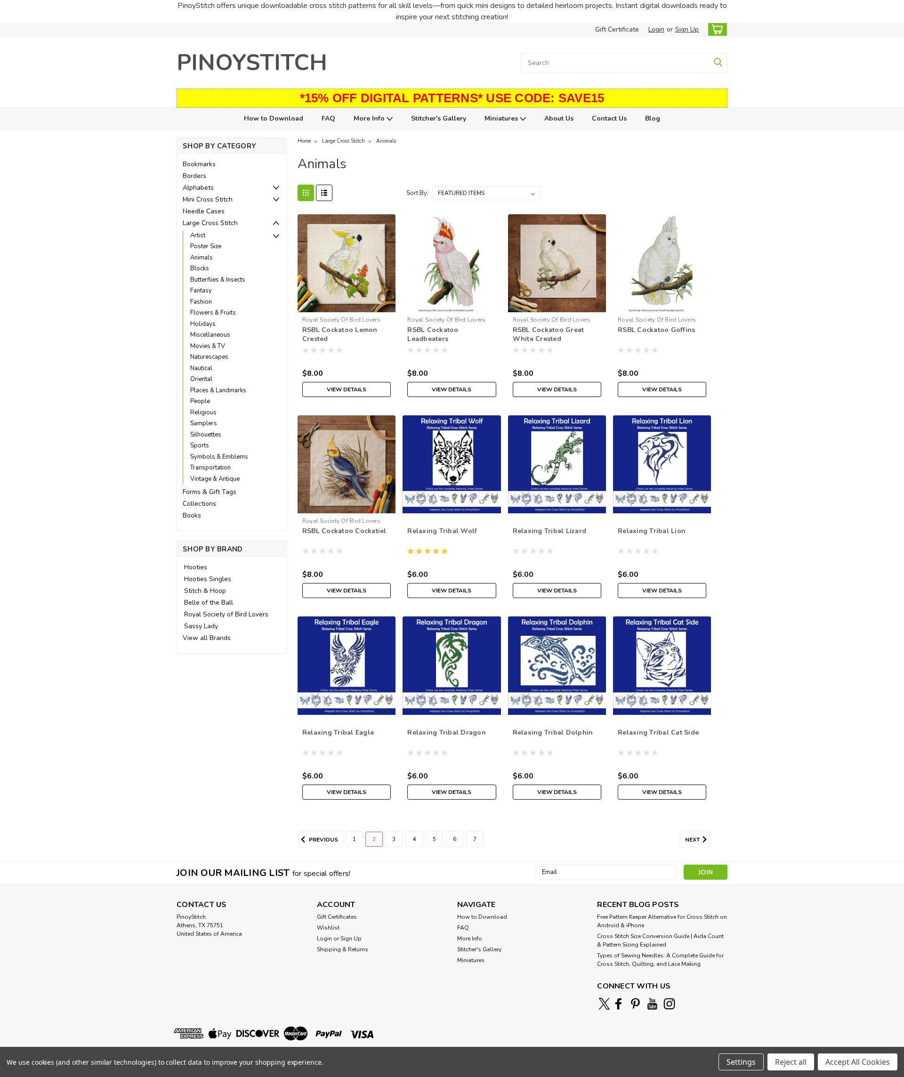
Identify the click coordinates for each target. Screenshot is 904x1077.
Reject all (791, 1062)
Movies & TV (207, 346)
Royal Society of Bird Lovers (226, 614)
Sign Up (687, 29)
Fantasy (201, 290)
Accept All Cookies (857, 1062)
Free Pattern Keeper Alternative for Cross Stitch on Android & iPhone (662, 921)
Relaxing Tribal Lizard (550, 530)
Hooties (195, 567)
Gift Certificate (617, 29)
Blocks (199, 268)
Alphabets (198, 187)
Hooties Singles (207, 579)
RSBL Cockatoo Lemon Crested (340, 334)
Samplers (203, 423)
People (200, 401)
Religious (203, 412)
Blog (652, 118)
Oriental (201, 379)
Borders (194, 175)
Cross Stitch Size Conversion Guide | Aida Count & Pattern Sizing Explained (660, 940)
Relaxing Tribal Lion (652, 530)
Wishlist (328, 927)
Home (304, 141)
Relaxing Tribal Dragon (446, 732)
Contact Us (609, 118)
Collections (199, 503)
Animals (201, 257)
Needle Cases (204, 211)
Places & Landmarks (218, 390)
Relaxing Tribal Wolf (442, 530)
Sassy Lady (201, 626)
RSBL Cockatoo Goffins (656, 329)
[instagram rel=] (669, 1004)
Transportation (210, 467)
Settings (741, 1062)
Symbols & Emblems (219, 457)
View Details (346, 389)
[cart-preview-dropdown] (715, 29)
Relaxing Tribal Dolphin (553, 732)
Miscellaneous (210, 335)
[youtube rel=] (652, 1004)
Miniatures (502, 118)
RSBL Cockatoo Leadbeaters (432, 334)
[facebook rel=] (618, 1004)
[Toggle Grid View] (306, 193)
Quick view (347, 304)
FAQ (328, 118)
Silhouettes (205, 434)
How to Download (273, 118)
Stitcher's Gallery (438, 118)
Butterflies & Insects (217, 279)
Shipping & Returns (342, 949)
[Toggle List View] (324, 193)
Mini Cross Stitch (208, 199)
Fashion (201, 302)
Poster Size (205, 246)
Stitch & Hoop (205, 590)
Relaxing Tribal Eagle (338, 732)
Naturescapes (209, 357)
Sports (199, 445)
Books (192, 515)
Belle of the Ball (208, 602)
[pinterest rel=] (635, 1004)
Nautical (201, 368)
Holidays (203, 324)
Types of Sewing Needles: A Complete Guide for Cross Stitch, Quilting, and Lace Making (660, 960)
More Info (370, 118)
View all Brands (207, 637)
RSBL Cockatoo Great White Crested (548, 334)
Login (656, 29)
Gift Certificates (337, 917)
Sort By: (417, 193)
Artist (197, 235)
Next (693, 839)
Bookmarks (199, 164)
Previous (322, 839)
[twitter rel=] (604, 1004)
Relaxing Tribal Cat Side (658, 732)
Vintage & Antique (215, 479)
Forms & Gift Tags (209, 491)
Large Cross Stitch (210, 223)
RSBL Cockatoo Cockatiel (344, 530)
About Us (558, 118)
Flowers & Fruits (213, 312)
